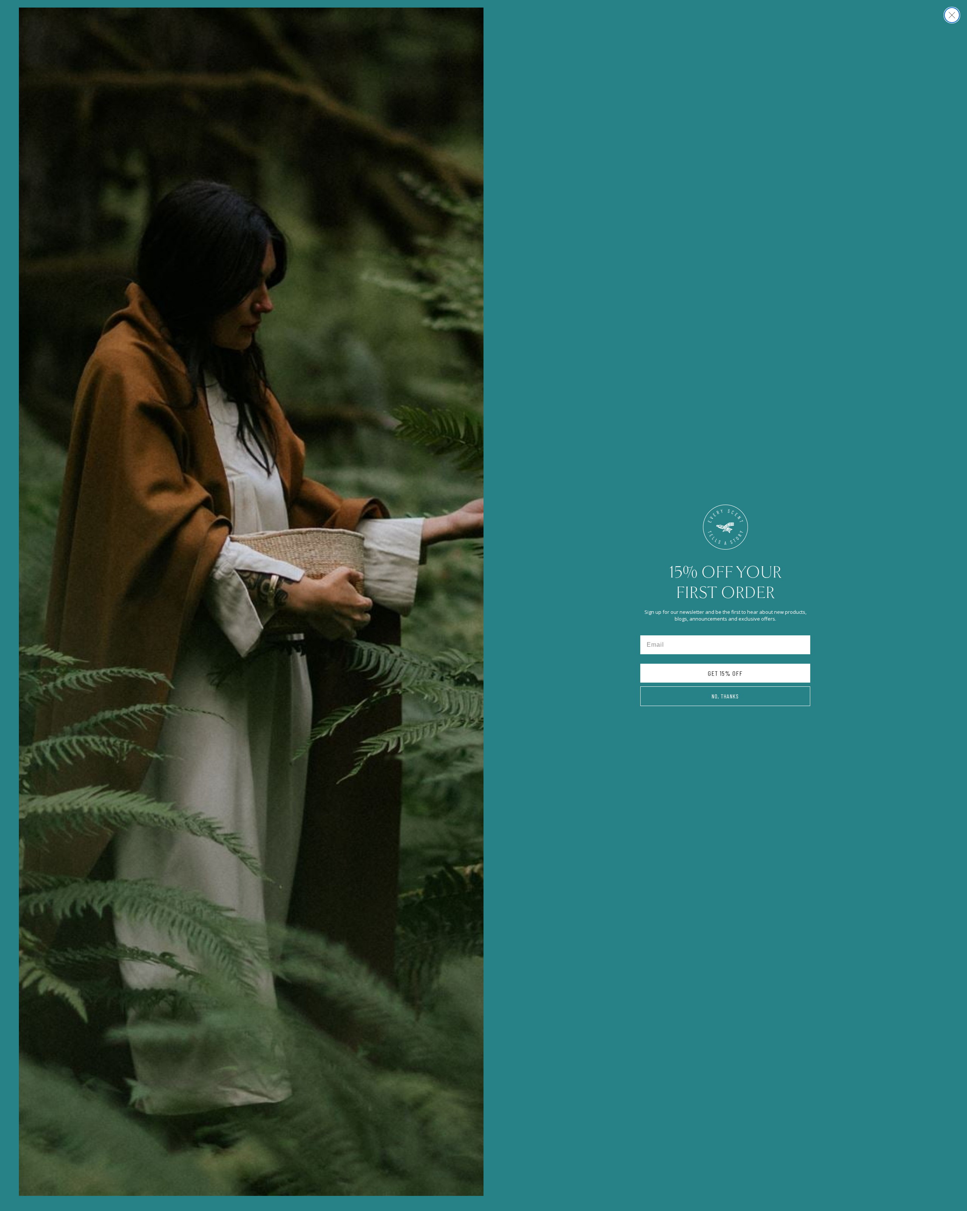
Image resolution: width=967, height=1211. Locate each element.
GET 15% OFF (725, 673)
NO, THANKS (725, 696)
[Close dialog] (951, 15)
